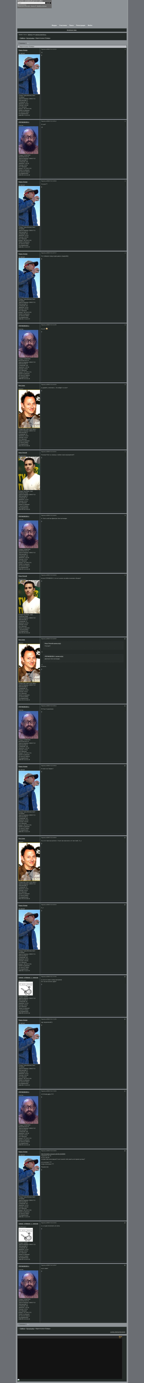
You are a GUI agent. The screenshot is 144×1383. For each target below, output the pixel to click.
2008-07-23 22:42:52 (51, 1222)
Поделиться (44, 49)
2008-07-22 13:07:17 (51, 253)
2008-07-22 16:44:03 (51, 515)
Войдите (30, 34)
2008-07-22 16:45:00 (51, 638)
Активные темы (71, 30)
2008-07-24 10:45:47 (51, 1265)
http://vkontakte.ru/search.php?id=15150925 (53, 1154)
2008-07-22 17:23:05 (51, 1091)
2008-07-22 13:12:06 (51, 324)
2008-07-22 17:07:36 (51, 976)
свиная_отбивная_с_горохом (28, 977)
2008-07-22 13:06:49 (51, 181)
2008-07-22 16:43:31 (51, 451)
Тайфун (22, 38)
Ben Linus (22, 385)
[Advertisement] (43, 11)
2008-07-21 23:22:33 (51, 49)
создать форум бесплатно (117, 1332)
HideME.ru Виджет (42, 6)
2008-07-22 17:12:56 (51, 1019)
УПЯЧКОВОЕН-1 (24, 122)
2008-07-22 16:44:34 (51, 575)
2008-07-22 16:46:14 (51, 705)
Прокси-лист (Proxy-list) (24, 6)
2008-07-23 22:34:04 (51, 1150)
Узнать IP (33, 6)
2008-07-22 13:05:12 (51, 121)
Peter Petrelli (23, 452)
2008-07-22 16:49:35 (51, 837)
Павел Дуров (23, 50)
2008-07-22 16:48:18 (51, 765)
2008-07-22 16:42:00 (51, 384)
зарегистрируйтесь (40, 34)
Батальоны (30, 38)
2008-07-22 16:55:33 (51, 904)
